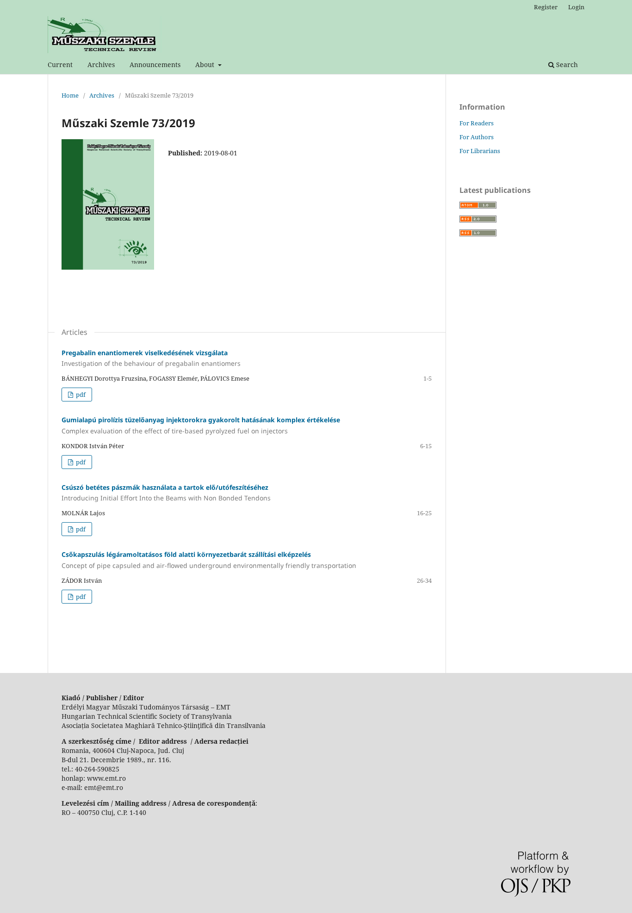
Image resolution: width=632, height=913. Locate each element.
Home (70, 95)
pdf (80, 394)
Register (546, 7)
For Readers (476, 123)
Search (566, 64)
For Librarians (479, 151)
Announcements (155, 64)
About (205, 64)
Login (576, 7)
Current (60, 64)
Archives (101, 64)
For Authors (476, 137)
